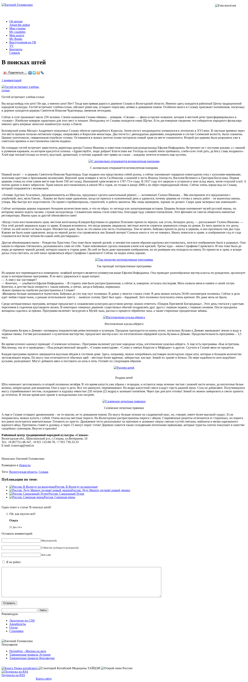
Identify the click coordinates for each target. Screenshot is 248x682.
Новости (25, 465)
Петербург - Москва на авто (27, 651)
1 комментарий (12, 80)
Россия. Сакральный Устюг (66, 493)
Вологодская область (23, 471)
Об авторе (19, 23)
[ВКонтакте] (30, 72)
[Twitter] (34, 72)
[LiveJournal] (42, 72)
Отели (13, 627)
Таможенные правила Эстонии (30, 654)
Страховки (16, 631)
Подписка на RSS (13, 675)
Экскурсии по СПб (22, 620)
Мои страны (17, 30)
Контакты (15, 51)
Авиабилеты (17, 624)
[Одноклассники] (38, 72)
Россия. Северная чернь (59, 497)
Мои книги (16, 37)
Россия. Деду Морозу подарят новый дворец (100, 490)
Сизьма (43, 471)
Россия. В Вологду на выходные (76, 486)
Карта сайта (44, 678)
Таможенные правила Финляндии (32, 658)
